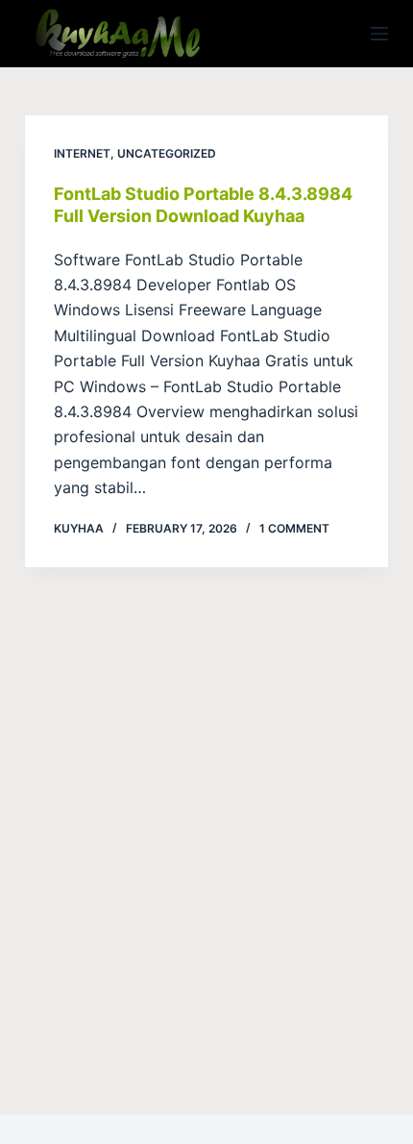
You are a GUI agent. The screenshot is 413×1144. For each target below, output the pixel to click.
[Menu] (379, 33)
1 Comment (294, 528)
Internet (82, 153)
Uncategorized (166, 153)
